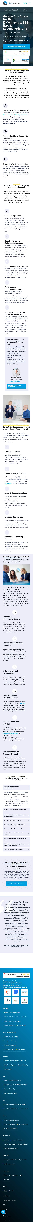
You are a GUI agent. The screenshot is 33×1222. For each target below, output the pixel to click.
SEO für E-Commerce (21, 1085)
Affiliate (22, 703)
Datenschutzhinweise (9, 1200)
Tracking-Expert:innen (21, 115)
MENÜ (25, 3)
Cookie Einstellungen (7, 1215)
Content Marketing (9, 1089)
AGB (4, 1205)
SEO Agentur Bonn (9, 1164)
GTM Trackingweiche (10, 1144)
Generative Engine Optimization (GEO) (15, 1104)
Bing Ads (23, 1061)
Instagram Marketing (10, 1041)
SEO (4, 115)
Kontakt (6, 1179)
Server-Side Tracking (17, 1140)
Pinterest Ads (21, 1049)
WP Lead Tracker (23, 1124)
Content (9, 115)
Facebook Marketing (10, 1045)
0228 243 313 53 (15, 381)
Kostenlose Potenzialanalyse (15, 46)
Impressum (6, 1196)
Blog (5, 1191)
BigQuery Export (23, 1144)
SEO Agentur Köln (22, 1160)
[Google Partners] (24, 1001)
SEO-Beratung (8, 1085)
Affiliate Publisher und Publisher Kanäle (15, 1017)
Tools (20, 1175)
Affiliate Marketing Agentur (12, 1012)
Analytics (6, 1140)
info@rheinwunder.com (19, 987)
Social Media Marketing (11, 1036)
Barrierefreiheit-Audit (10, 1093)
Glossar (11, 1191)
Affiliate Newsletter (9, 1025)
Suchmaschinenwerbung (11, 1061)
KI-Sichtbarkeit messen (10, 1109)
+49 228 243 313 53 (18, 985)
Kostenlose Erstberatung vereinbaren (14, 386)
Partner (5, 1209)
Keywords (8, 483)
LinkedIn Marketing (9, 1049)
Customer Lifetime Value (10, 733)
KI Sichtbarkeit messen (10, 1128)
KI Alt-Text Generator (10, 1124)
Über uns (7, 1175)
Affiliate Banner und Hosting (12, 1021)
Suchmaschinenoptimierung (12, 1080)
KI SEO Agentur (24, 1109)
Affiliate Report (21, 1025)
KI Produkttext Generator (11, 1120)
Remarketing (8, 1069)
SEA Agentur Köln (9, 1160)
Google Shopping (23, 1065)
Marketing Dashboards (10, 1148)
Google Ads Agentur (10, 1065)
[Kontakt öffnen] (3, 1212)
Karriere (14, 1175)
